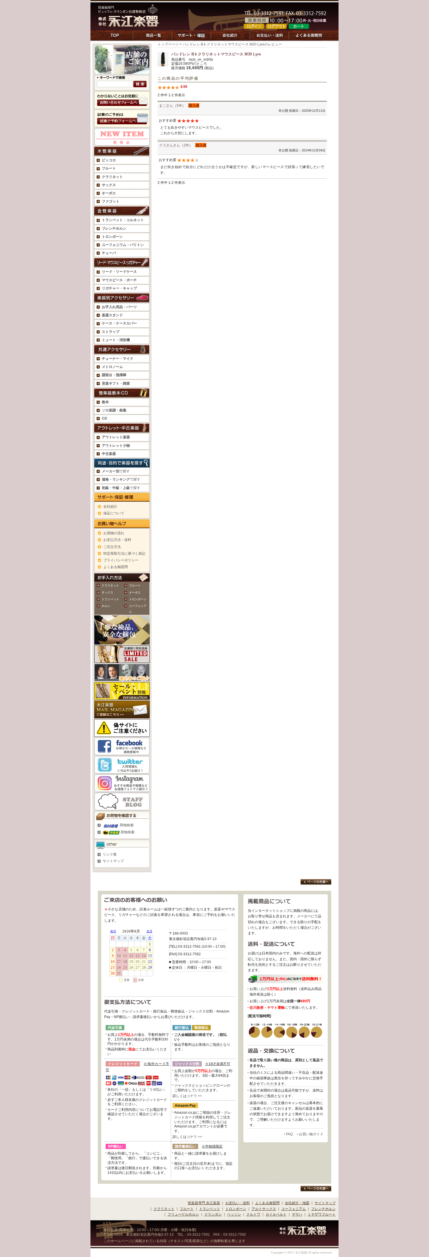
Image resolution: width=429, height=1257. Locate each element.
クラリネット (110, 585)
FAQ (289, 1134)
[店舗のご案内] (122, 71)
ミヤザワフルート (322, 1214)
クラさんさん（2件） (176, 145)
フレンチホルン (114, 228)
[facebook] (122, 752)
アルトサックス (264, 1209)
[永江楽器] (303, 1232)
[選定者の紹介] (122, 678)
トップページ (168, 44)
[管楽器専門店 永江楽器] (129, 24)
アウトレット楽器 (116, 437)
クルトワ (253, 1214)
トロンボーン (138, 599)
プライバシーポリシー (120, 560)
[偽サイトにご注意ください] (122, 734)
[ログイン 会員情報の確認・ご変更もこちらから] (254, 26)
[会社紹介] (230, 38)
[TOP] (115, 38)
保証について (113, 513)
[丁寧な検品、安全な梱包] (122, 642)
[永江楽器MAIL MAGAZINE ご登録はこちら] (122, 715)
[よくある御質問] (309, 38)
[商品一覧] (152, 38)
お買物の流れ (113, 533)
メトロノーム (112, 367)
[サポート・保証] (191, 38)
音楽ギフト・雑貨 (116, 383)
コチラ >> (194, 1096)
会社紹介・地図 (297, 1203)
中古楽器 (109, 454)
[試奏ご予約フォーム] (122, 124)
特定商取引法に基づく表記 (124, 553)
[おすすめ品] (122, 143)
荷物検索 (126, 825)
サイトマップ (113, 861)
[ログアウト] (276, 26)
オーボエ (135, 592)
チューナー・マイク (117, 359)
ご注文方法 (112, 547)
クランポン (213, 1214)
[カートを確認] (299, 26)
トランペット (110, 599)
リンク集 (110, 854)
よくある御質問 (115, 567)
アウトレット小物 (116, 446)
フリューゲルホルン (183, 1214)
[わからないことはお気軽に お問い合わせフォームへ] (122, 106)
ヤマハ (297, 1214)
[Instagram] (122, 789)
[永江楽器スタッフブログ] (122, 807)
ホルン (106, 605)
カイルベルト (276, 1214)
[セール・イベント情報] (122, 697)
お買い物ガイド (311, 1134)
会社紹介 (110, 506)
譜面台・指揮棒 (114, 375)
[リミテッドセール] (122, 660)
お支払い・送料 (237, 1203)
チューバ (109, 253)
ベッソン (234, 1214)
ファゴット (110, 201)
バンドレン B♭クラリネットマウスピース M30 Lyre (216, 54)
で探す (116, 471)
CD (104, 418)
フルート (109, 168)
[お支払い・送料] (269, 38)
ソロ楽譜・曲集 (114, 410)
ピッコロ (109, 160)
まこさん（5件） (172, 106)
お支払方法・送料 (117, 540)
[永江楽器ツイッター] (122, 771)
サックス (107, 592)
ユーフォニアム (293, 1209)
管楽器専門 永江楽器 (204, 1203)
